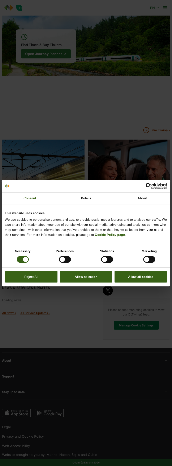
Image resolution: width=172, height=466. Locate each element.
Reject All (31, 277)
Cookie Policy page (110, 234)
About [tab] (142, 198)
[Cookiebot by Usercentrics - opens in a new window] (148, 186)
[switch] (65, 259)
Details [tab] (86, 198)
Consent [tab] (29, 198)
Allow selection (86, 277)
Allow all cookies (140, 277)
